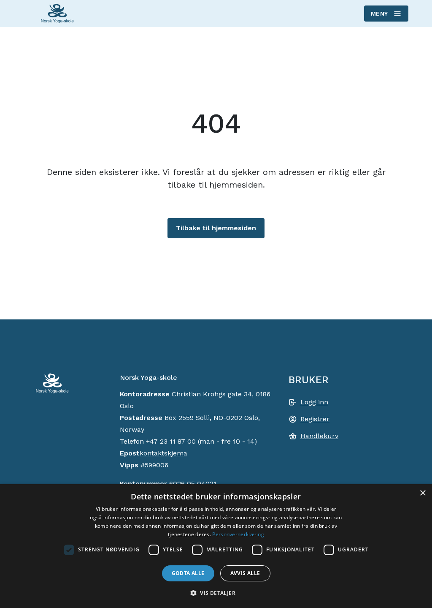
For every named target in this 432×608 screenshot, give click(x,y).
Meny (379, 13)
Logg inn (314, 402)
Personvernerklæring (238, 534)
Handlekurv (319, 436)
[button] (216, 593)
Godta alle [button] (188, 573)
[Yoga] (57, 14)
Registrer (314, 419)
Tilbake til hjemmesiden (216, 228)
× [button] (422, 493)
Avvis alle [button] (245, 573)
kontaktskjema (163, 453)
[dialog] (216, 546)
